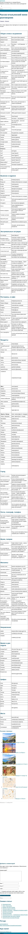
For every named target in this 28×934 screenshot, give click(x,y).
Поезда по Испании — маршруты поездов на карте (15, 910)
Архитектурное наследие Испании (11, 917)
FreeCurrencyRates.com (5, 932)
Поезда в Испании (7, 913)
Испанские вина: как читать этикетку (11, 916)
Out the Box (6, 933)
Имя (1, 883)
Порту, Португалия (7, 906)
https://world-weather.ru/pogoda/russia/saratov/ (10, 925)
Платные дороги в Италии (9, 909)
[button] (14, 11)
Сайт (1, 888)
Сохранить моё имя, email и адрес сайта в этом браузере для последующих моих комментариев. (12, 892)
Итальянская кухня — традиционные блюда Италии (15, 914)
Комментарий (3, 870)
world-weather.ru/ (4, 924)
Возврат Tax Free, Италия (9, 907)
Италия (7, 21)
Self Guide (2, 0)
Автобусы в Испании (8, 912)
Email (1, 886)
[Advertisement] (5, 377)
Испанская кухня (7, 904)
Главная (2, 21)
